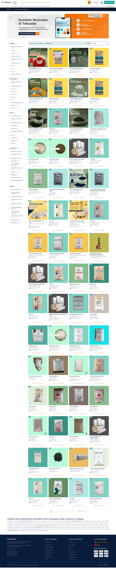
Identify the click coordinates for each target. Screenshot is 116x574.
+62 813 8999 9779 (13, 551)
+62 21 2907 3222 (13, 553)
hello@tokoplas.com (13, 555)
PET (8, 6)
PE (5, 6)
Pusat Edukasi (102, 6)
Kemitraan (71, 547)
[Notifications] (102, 2)
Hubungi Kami (72, 544)
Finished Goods (17, 6)
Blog (70, 549)
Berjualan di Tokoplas (49, 547)
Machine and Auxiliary (42, 6)
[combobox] (54, 2)
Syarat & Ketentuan (73, 554)
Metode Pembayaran (49, 552)
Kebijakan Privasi (72, 552)
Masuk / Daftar (109, 2)
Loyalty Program (48, 557)
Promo (46, 559)
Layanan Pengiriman (49, 549)
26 (82, 511)
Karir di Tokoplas (72, 557)
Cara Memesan (48, 542)
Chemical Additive (29, 6)
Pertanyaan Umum (49, 544)
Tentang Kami (94, 6)
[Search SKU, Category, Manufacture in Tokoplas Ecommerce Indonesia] (89, 2)
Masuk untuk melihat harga (37, 75)
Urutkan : (88, 43)
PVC (11, 6)
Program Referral (48, 554)
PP (2, 6)
